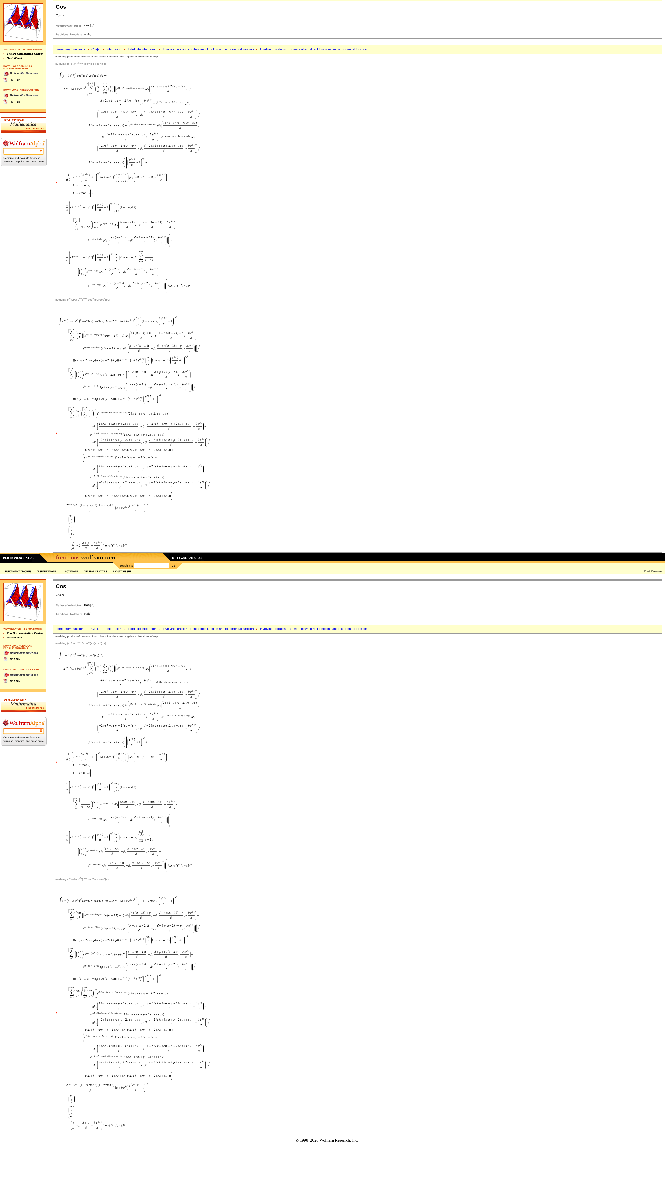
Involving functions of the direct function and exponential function (208, 49)
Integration (114, 49)
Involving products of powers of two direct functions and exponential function (313, 49)
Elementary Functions (70, 49)
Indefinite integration (142, 49)
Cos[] (95, 49)
